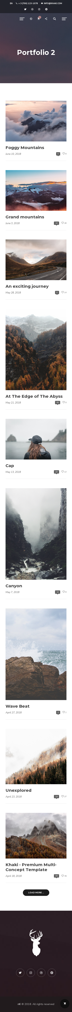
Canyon (14, 585)
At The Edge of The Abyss (34, 396)
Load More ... (36, 892)
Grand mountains (25, 216)
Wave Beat (18, 706)
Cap (10, 465)
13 (56, 223)
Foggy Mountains (25, 147)
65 (57, 402)
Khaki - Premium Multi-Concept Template (31, 867)
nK (19, 1004)
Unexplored (19, 790)
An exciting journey (27, 286)
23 (56, 471)
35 (56, 875)
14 (56, 796)
